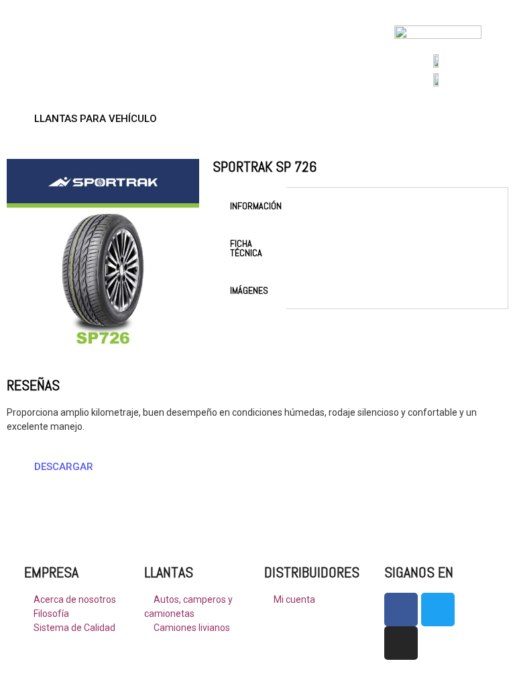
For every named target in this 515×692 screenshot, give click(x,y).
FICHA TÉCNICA (246, 248)
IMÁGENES (249, 290)
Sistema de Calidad (73, 627)
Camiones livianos (191, 627)
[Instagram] (401, 643)
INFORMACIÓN (256, 206)
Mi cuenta (293, 599)
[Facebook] (401, 609)
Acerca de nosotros (74, 599)
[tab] (249, 206)
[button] (90, 119)
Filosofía (50, 613)
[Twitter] (438, 609)
